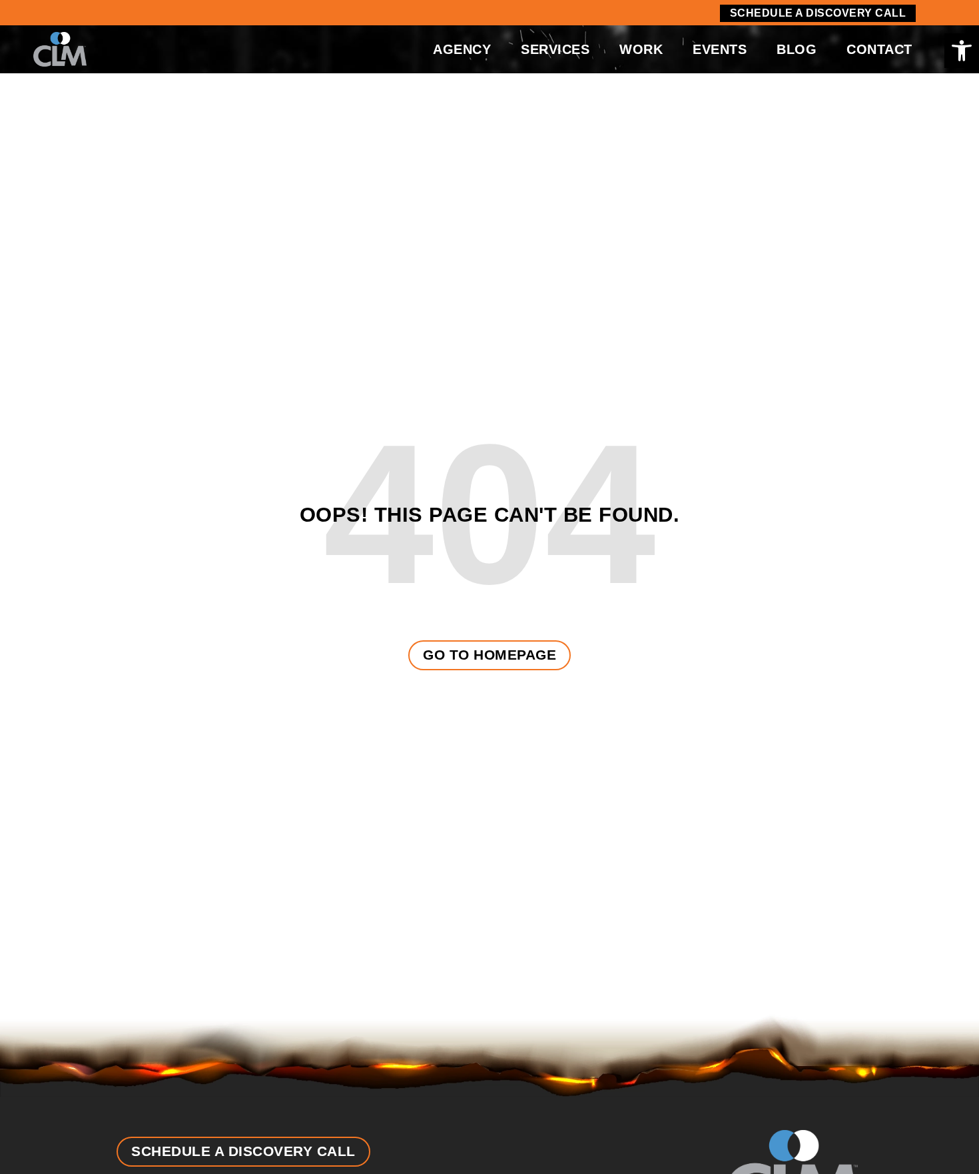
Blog (796, 49)
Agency (462, 49)
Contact (879, 49)
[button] (961, 50)
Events (720, 49)
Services (555, 49)
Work (641, 49)
